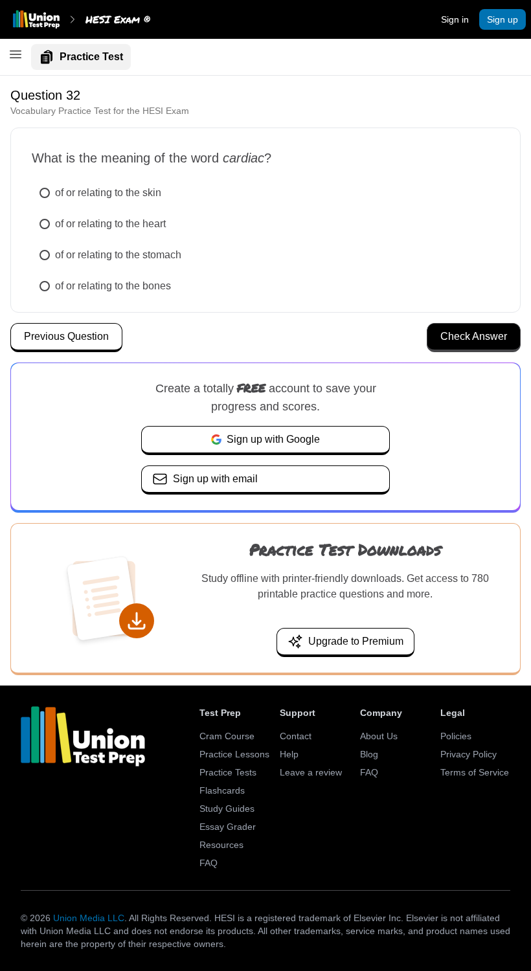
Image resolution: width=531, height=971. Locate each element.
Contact (295, 736)
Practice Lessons (234, 754)
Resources (221, 845)
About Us (379, 736)
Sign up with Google (273, 439)
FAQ (208, 863)
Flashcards (222, 790)
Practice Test (91, 56)
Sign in (455, 19)
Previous (66, 336)
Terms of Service (474, 772)
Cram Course (226, 736)
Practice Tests (227, 772)
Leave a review (311, 772)
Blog (369, 754)
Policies (455, 736)
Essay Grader (227, 826)
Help (289, 754)
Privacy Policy (468, 754)
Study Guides (226, 808)
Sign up (502, 19)
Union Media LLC (88, 918)
